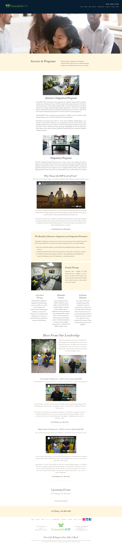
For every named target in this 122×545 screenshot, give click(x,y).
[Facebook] (90, 519)
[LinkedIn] (87, 519)
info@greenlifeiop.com (83, 530)
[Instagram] (84, 519)
